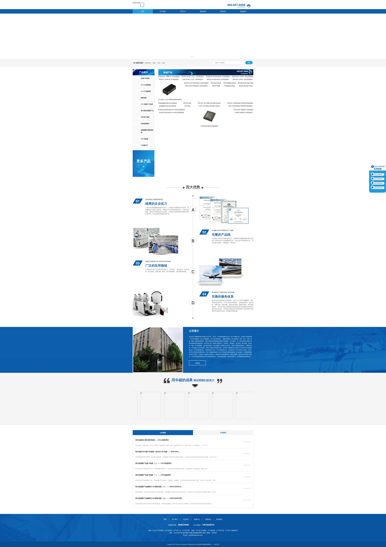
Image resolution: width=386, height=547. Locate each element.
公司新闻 (163, 432)
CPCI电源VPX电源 (147, 104)
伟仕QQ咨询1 (378, 174)
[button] (191, 56)
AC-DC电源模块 (146, 91)
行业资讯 (223, 432)
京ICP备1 (216, 544)
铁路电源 (143, 98)
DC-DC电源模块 (146, 85)
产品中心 (183, 11)
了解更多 (197, 363)
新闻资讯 (203, 11)
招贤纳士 (223, 11)
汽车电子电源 (145, 117)
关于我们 (163, 11)
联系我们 (243, 11)
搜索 (249, 63)
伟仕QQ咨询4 (378, 188)
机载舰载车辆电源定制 (147, 131)
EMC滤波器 (144, 139)
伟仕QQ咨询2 (378, 179)
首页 (142, 11)
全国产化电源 (145, 78)
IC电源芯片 (144, 145)
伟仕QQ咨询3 (378, 183)
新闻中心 (197, 519)
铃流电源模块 (145, 123)
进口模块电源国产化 (147, 110)
